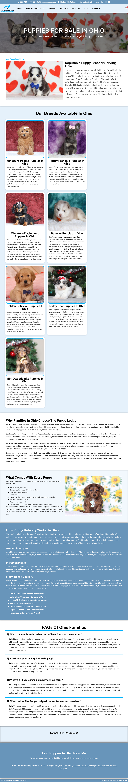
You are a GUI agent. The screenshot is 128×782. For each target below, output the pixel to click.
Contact (96, 8)
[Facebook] (102, 2)
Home (19, 8)
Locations (15, 59)
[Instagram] (105, 2)
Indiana (76, 765)
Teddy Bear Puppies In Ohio (67, 306)
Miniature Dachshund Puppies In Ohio (25, 235)
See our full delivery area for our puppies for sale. (79, 758)
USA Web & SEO (121, 780)
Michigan (93, 765)
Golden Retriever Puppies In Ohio (25, 307)
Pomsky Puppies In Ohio (67, 233)
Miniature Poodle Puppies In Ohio (25, 162)
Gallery (52, 8)
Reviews (64, 8)
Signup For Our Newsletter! (90, 2)
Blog (86, 8)
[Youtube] (109, 2)
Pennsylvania (103, 765)
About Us (76, 8)
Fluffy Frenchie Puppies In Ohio (67, 162)
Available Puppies (34, 8)
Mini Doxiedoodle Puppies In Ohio (25, 380)
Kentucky (84, 765)
